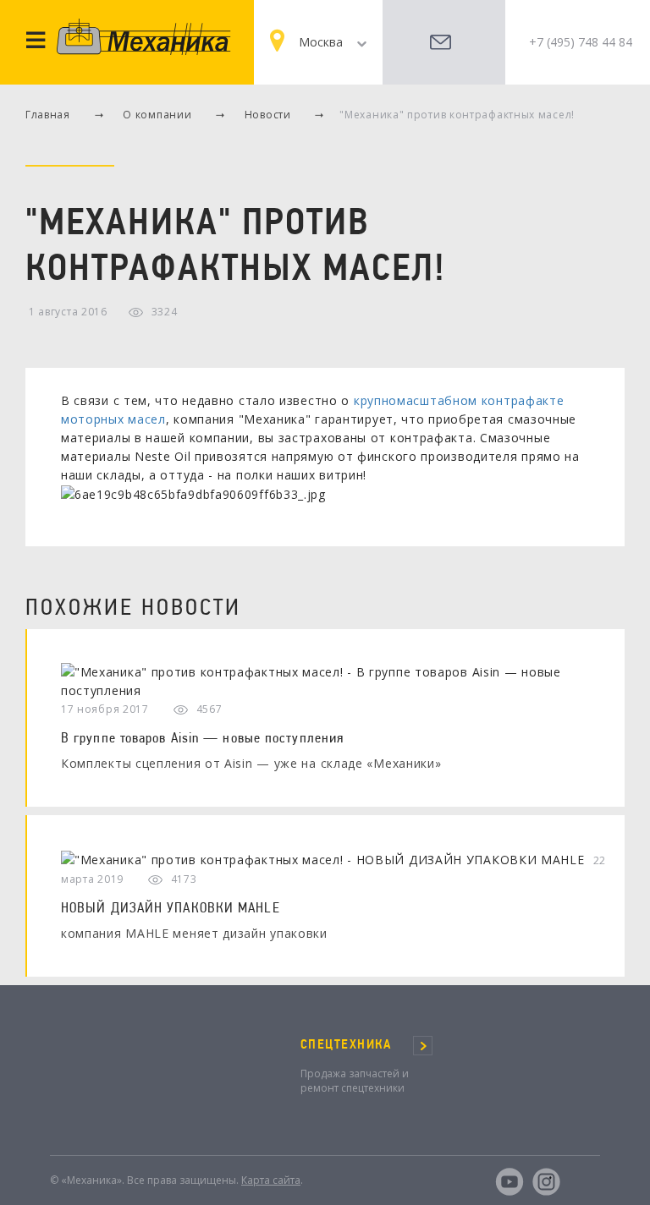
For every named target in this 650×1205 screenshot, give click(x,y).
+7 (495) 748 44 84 (580, 42)
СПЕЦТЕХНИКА (346, 1044)
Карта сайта (270, 1180)
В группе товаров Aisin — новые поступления (202, 737)
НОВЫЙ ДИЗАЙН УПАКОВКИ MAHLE (170, 907)
